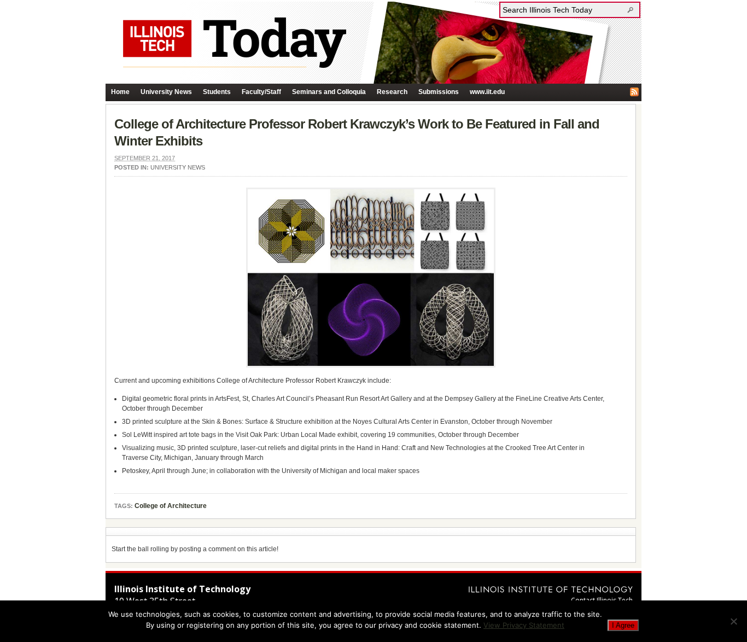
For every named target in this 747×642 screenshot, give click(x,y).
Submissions (438, 92)
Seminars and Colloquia (329, 92)
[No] (733, 621)
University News (166, 92)
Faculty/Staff (261, 92)
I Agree (623, 625)
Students (217, 92)
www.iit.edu (487, 92)
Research (392, 92)
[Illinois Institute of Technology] (551, 589)
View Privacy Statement (523, 625)
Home (120, 92)
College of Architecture (171, 506)
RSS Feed (634, 91)
